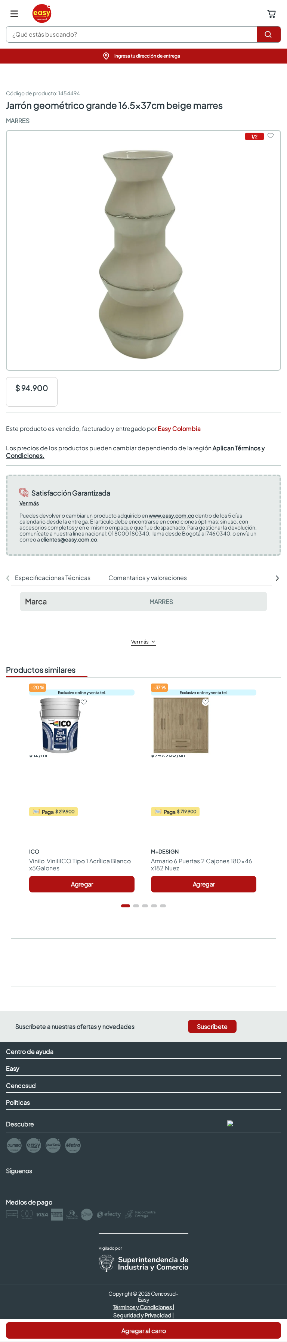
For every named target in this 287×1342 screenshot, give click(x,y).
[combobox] (143, 34)
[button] (143, 56)
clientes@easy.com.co (69, 539)
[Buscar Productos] (269, 34)
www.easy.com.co (171, 515)
